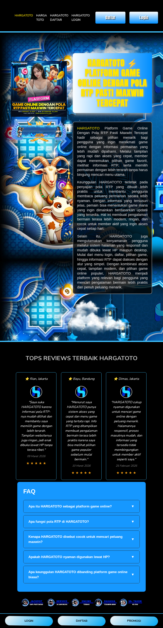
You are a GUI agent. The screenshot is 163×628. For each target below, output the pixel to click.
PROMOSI (134, 621)
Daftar (110, 17)
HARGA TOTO (41, 17)
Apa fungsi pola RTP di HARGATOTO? (81, 522)
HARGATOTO (24, 15)
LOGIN (28, 621)
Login (143, 17)
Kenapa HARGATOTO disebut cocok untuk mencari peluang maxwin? (81, 539)
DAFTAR (81, 621)
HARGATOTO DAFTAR (59, 17)
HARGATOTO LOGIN (81, 17)
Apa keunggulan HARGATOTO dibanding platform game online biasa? (81, 574)
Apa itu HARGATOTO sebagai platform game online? (81, 506)
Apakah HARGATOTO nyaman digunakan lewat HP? (81, 557)
